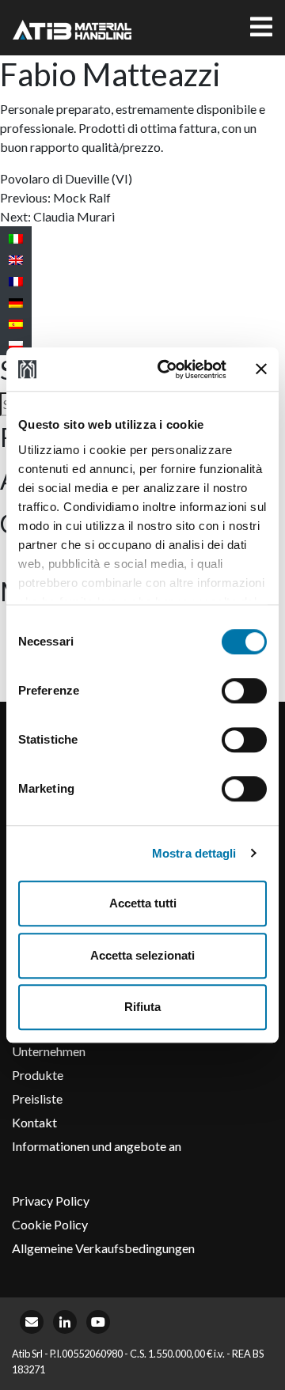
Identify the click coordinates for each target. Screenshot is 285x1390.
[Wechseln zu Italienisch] (16, 237)
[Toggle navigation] (261, 27)
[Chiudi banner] (261, 369)
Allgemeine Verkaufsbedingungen (103, 1248)
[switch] (244, 690)
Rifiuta (142, 1006)
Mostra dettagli (194, 853)
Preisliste (37, 1098)
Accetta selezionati (142, 955)
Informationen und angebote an (96, 1145)
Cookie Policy (50, 1224)
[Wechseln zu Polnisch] (16, 344)
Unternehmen (49, 1051)
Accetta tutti (143, 903)
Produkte (37, 1074)
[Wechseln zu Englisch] (16, 259)
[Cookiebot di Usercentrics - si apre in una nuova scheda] (167, 369)
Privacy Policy (50, 1200)
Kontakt (34, 1122)
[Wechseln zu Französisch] (16, 280)
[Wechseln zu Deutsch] (16, 301)
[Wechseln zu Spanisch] (16, 323)
